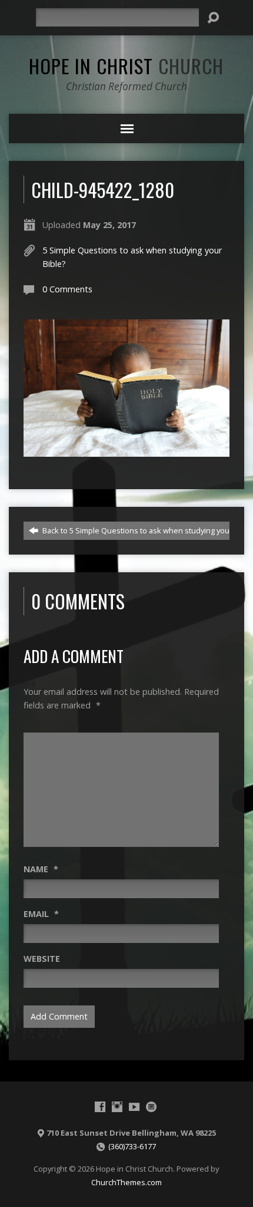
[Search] (213, 18)
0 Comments (67, 289)
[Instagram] (117, 1107)
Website (42, 958)
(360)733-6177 (132, 1146)
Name (41, 869)
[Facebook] (100, 1107)
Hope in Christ (126, 65)
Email (41, 913)
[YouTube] (134, 1107)
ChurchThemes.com (126, 1182)
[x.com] (151, 1107)
